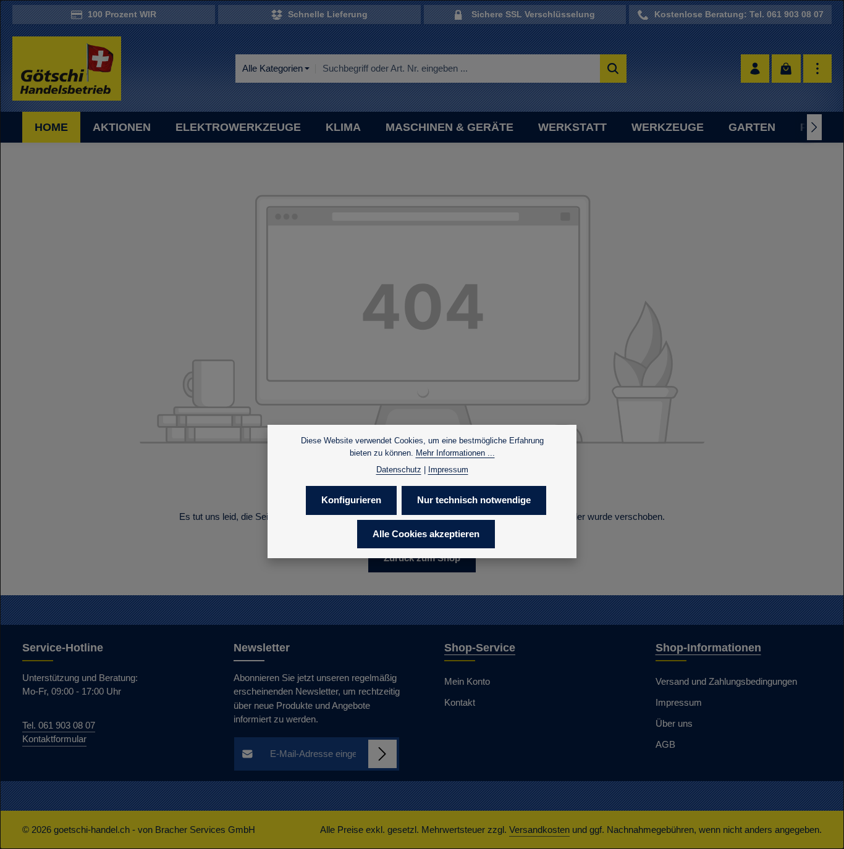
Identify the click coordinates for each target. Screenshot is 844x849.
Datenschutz (398, 469)
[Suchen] (613, 68)
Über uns (674, 723)
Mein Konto (467, 681)
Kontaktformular (54, 739)
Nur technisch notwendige (474, 500)
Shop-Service (479, 648)
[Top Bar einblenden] (817, 68)
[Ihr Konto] (755, 68)
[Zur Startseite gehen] (66, 68)
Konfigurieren (351, 500)
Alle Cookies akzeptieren (426, 533)
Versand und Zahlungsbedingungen (726, 681)
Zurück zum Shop (422, 558)
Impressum (679, 702)
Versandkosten (539, 829)
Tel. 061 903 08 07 (58, 725)
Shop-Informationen (708, 648)
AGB (665, 744)
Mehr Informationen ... (455, 452)
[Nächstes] (814, 127)
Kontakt (459, 702)
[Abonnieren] (382, 754)
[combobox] (457, 68)
